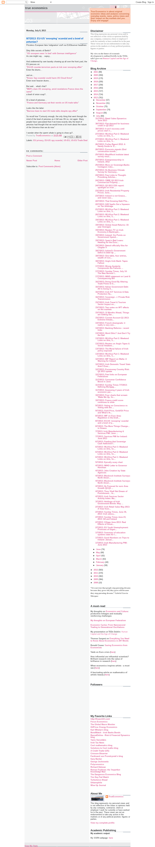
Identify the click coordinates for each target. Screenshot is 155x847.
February (100, 562)
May (98, 552)
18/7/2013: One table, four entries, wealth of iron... (111, 257)
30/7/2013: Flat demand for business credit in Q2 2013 (112, 125)
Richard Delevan (98, 767)
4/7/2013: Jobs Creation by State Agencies (110, 472)
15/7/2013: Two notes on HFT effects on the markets (112, 308)
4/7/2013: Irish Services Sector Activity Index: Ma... (109, 497)
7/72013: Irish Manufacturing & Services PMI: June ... (109, 432)
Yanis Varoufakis (98, 740)
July (98, 116)
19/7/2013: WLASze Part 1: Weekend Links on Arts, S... (112, 221)
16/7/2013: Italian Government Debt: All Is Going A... (112, 288)
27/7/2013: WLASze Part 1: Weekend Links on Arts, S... (112, 140)
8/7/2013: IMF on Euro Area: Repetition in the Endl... (108, 417)
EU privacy (38, 140)
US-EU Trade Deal (79, 140)
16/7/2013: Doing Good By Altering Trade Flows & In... (111, 283)
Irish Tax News (97, 743)
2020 (96, 75)
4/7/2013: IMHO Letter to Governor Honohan (111, 466)
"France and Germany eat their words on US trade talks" (52, 103)
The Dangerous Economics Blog (106, 774)
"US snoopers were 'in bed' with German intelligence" (51, 53)
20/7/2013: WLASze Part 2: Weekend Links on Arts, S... (112, 215)
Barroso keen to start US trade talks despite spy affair (52, 111)
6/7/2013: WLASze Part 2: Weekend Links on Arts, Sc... (111, 453)
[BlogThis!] (71, 136)
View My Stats (31, 846)
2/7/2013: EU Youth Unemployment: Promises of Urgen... (111, 528)
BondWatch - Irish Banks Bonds (105, 732)
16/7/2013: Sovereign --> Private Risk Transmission (112, 298)
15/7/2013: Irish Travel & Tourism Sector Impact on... (110, 303)
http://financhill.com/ (100, 719)
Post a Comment (34, 156)
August (99, 113)
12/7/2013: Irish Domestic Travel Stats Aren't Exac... (112, 365)
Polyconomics (97, 764)
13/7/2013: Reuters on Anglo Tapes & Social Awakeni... (112, 345)
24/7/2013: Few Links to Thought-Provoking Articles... (110, 176)
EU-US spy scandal (54, 140)
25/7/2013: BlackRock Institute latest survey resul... (112, 155)
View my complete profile (102, 823)
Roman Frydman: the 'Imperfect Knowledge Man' (105, 771)
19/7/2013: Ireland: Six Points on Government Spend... (110, 236)
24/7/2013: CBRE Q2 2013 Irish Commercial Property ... (109, 181)
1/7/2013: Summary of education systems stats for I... (110, 533)
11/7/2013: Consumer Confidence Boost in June (110, 381)
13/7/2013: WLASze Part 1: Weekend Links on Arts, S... (112, 355)
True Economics (36, 8)
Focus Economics (99, 722)
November (101, 103)
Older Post (82, 160)
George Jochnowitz (100, 762)
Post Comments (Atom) (49, 166)
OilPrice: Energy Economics (104, 727)
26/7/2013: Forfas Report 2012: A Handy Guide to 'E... (110, 145)
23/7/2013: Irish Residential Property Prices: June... (112, 192)
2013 (96, 97)
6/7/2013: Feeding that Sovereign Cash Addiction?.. (110, 442)
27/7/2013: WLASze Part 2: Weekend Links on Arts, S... (112, 135)
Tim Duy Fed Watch (100, 777)
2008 (96, 582)
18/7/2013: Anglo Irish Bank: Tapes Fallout (111, 262)
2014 (96, 94)
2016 (96, 88)
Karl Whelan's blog (99, 730)
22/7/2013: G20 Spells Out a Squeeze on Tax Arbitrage (112, 205)
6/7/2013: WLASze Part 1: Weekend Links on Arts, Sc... (111, 458)
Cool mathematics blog (101, 745)
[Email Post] (64, 136)
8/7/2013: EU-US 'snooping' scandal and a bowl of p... (112, 422)
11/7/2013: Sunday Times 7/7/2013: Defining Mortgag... (111, 386)
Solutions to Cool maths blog (104, 748)
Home (57, 160)
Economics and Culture (117, 611)
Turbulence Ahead (99, 780)
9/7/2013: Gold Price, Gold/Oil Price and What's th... (112, 412)
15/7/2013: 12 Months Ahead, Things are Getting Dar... (112, 313)
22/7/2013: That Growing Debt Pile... (112, 201)
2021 (96, 72)
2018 (96, 81)
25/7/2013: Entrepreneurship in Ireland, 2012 (109, 161)
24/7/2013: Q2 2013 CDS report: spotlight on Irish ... (109, 186)
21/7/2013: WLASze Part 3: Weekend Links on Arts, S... (112, 210)
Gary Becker (96, 759)
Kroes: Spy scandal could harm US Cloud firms (49, 78)
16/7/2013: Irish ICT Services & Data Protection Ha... (112, 293)
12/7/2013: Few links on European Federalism (111, 375)
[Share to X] (74, 136)
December (101, 100)
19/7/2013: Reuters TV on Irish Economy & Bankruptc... (109, 231)
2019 (96, 78)
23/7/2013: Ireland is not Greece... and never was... (111, 197)
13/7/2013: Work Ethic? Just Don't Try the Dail (112, 334)
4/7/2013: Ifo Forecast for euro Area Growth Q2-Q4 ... (111, 487)
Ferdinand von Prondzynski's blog (107, 756)
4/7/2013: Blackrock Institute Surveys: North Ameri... (112, 477)
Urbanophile (96, 782)
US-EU (67, 140)
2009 (96, 579)
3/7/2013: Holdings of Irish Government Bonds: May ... (109, 502)
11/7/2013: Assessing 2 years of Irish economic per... (112, 391)
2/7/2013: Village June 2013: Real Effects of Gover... (110, 523)
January (100, 565)
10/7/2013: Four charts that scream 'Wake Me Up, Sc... (111, 396)
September (101, 109)
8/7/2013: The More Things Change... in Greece (112, 427)
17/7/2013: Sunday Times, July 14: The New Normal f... (111, 272)
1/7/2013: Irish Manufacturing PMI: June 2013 (111, 544)
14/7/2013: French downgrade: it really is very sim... (110, 324)
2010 (96, 576)
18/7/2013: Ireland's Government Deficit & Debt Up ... (110, 252)
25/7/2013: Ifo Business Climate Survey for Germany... (110, 171)
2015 (96, 91)
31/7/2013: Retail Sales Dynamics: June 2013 (111, 119)
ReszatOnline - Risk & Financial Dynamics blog (110, 736)
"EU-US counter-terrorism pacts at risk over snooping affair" (54, 67)
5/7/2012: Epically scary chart (109, 462)
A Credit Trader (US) (100, 751)
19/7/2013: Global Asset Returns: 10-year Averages (112, 226)
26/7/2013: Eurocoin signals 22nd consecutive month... (110, 150)
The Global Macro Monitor (103, 724)
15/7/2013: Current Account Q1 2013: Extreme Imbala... (112, 319)
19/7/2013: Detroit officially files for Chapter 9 (111, 246)
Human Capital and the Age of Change (109, 633)
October (100, 106)
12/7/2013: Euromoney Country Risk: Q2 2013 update (112, 370)
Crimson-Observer (99, 753)
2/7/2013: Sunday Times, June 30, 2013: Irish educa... (111, 513)
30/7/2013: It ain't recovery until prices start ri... (109, 130)
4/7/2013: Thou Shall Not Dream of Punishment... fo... (111, 492)
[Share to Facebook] (77, 136)
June (98, 549)
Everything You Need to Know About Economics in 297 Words (110, 639)
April (98, 556)
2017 (96, 85)
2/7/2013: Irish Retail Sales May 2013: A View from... (112, 508)
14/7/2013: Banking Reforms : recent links (112, 329)
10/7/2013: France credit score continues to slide (109, 401)
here (113, 652)
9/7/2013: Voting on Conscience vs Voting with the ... (111, 406)
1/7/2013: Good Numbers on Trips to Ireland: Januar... (112, 539)
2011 (96, 573)
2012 (96, 570)
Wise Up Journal (98, 785)
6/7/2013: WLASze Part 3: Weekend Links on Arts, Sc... (111, 448)
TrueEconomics (116, 796)
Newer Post (31, 160)
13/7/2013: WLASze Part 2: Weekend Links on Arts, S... (112, 339)
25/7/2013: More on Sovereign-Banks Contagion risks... (112, 166)
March (99, 559)
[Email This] (68, 136)
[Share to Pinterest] (80, 136)
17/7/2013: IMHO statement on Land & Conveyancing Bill (112, 277)
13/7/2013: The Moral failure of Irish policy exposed (111, 350)
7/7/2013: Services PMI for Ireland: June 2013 (111, 437)
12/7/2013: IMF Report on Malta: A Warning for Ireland (111, 360)
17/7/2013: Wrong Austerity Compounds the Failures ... (109, 267)
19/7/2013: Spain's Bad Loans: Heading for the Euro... (109, 241)
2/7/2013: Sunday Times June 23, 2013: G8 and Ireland (110, 518)
